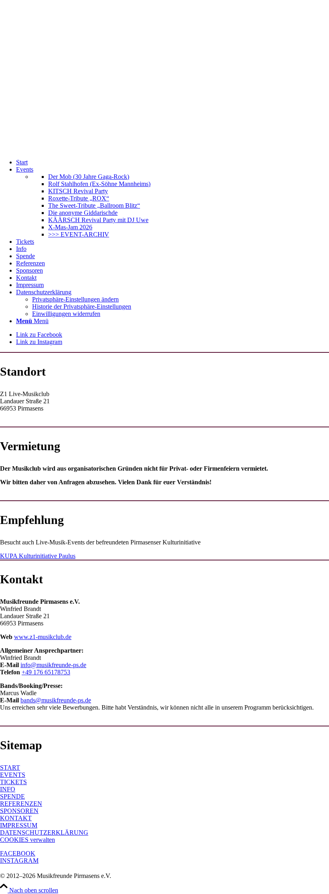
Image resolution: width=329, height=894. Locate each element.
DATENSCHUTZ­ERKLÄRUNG (44, 832)
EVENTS (12, 774)
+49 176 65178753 (46, 672)
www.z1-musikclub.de (42, 636)
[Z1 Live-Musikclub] (164, 148)
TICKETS (13, 782)
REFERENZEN (21, 803)
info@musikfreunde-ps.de (53, 664)
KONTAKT (16, 818)
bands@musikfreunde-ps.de (55, 700)
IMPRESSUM (18, 825)
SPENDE (12, 796)
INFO (7, 789)
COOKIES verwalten (27, 839)
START (10, 767)
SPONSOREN (19, 810)
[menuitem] (172, 162)
